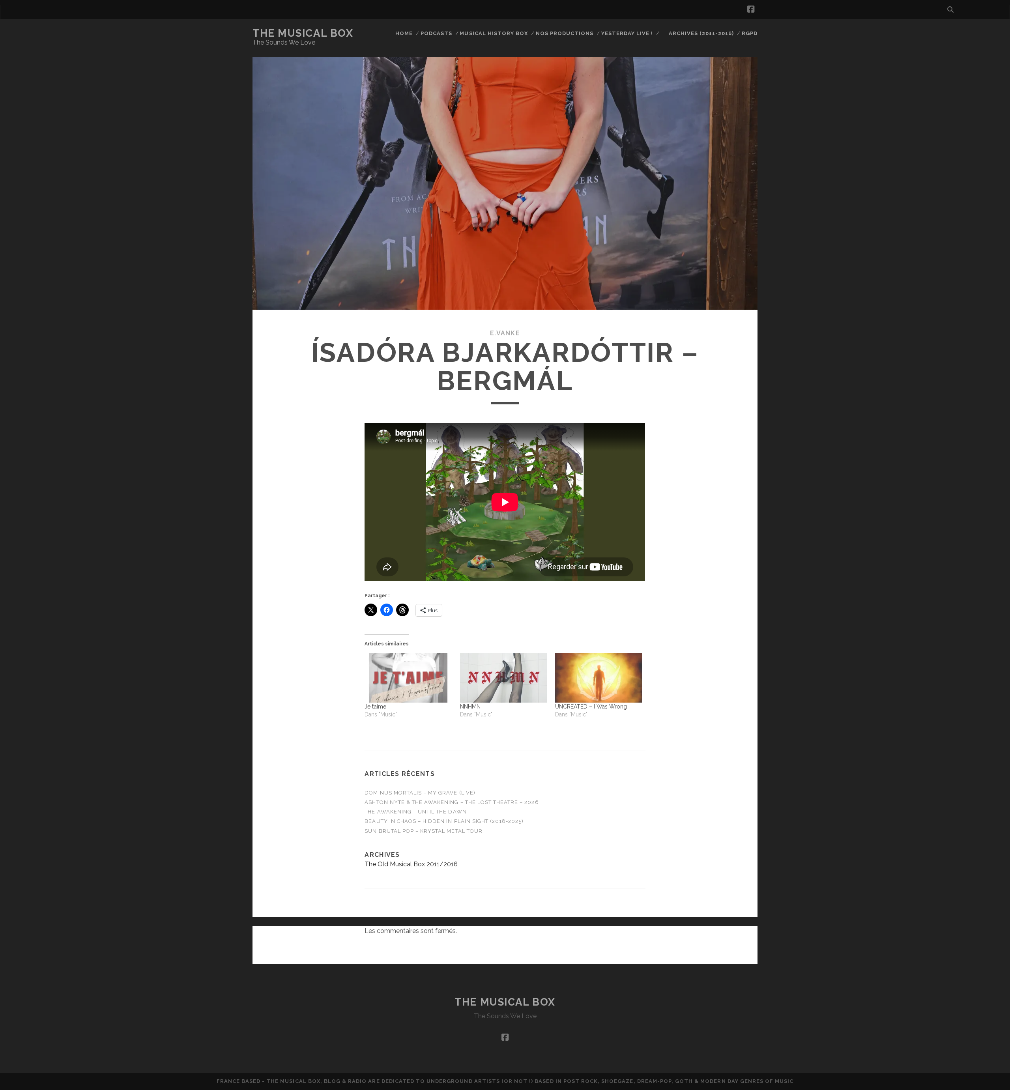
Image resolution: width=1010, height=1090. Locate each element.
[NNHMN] (503, 678)
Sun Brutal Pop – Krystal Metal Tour (423, 831)
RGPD (750, 33)
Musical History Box (494, 33)
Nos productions (565, 33)
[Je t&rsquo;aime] (408, 678)
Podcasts (436, 33)
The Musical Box (302, 33)
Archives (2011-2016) (701, 33)
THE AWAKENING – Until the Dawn (415, 812)
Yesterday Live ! (627, 33)
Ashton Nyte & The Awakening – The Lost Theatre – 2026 (452, 802)
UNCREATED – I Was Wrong (591, 706)
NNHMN (470, 706)
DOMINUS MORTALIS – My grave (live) (420, 793)
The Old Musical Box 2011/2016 (411, 864)
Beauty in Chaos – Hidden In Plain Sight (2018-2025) (444, 821)
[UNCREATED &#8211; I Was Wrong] (598, 678)
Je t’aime (375, 706)
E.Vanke (505, 333)
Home (404, 33)
